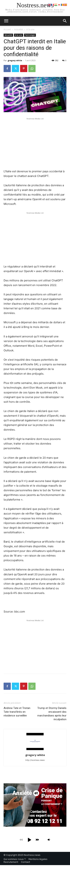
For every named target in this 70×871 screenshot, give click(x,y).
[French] (52, 4)
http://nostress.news (35, 760)
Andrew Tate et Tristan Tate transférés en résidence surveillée (17, 711)
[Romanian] (62, 4)
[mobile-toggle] (6, 21)
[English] (49, 4)
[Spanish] (65, 4)
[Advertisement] (35, 143)
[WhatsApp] (32, 68)
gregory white (15, 60)
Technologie (30, 35)
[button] (65, 21)
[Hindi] (56, 4)
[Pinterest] (23, 68)
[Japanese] (59, 4)
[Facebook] (7, 68)
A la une (30, 29)
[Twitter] (15, 68)
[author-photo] (35, 750)
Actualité (18, 29)
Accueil (7, 29)
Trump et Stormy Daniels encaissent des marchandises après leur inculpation (51, 713)
